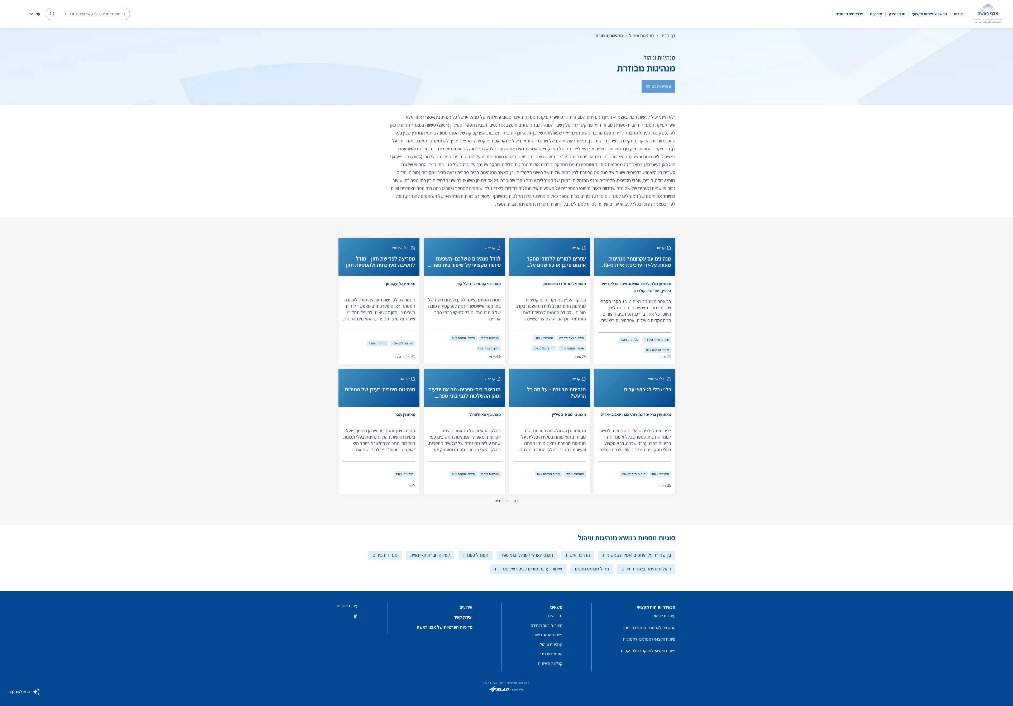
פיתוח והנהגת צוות (657, 350)
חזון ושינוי (554, 615)
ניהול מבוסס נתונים (592, 569)
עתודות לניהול (664, 615)
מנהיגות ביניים (385, 555)
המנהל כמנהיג (475, 555)
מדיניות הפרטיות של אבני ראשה (444, 627)
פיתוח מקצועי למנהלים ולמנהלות (649, 639)
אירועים (876, 14)
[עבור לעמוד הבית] (987, 13)
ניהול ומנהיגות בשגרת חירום (646, 569)
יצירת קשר (463, 617)
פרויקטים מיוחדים (849, 14)
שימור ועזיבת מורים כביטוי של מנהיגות (528, 569)
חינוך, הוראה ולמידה (656, 340)
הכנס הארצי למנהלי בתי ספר (527, 555)
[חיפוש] (52, 14)
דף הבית (667, 36)
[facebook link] (355, 618)
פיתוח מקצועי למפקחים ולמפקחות (648, 650)
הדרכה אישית (578, 555)
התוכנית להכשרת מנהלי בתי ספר (649, 627)
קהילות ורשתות (550, 663)
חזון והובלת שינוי (544, 348)
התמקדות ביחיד (550, 653)
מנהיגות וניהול (641, 36)
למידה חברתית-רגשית (430, 555)
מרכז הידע (897, 14)
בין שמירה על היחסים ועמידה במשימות (637, 555)
